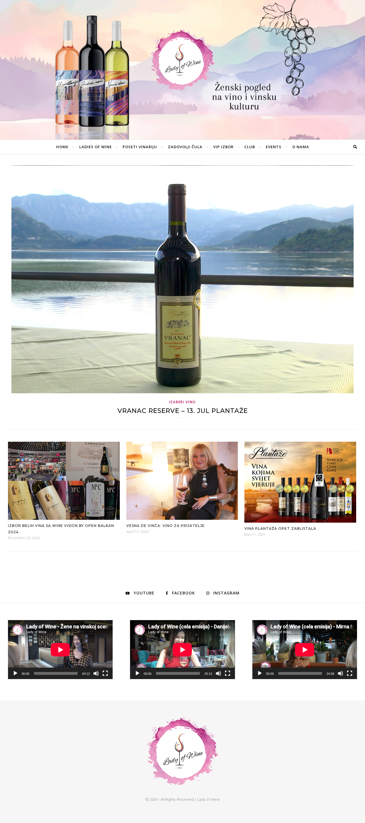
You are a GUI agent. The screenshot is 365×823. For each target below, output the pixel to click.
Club (249, 146)
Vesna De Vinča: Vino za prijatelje (165, 525)
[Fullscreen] (105, 673)
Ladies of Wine (95, 146)
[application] (60, 649)
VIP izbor (223, 146)
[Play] (15, 673)
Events (273, 146)
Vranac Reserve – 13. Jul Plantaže (182, 411)
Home (62, 146)
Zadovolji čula (185, 146)
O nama (300, 146)
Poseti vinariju (140, 146)
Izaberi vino (182, 402)
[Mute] (96, 673)
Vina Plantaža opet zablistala (280, 528)
